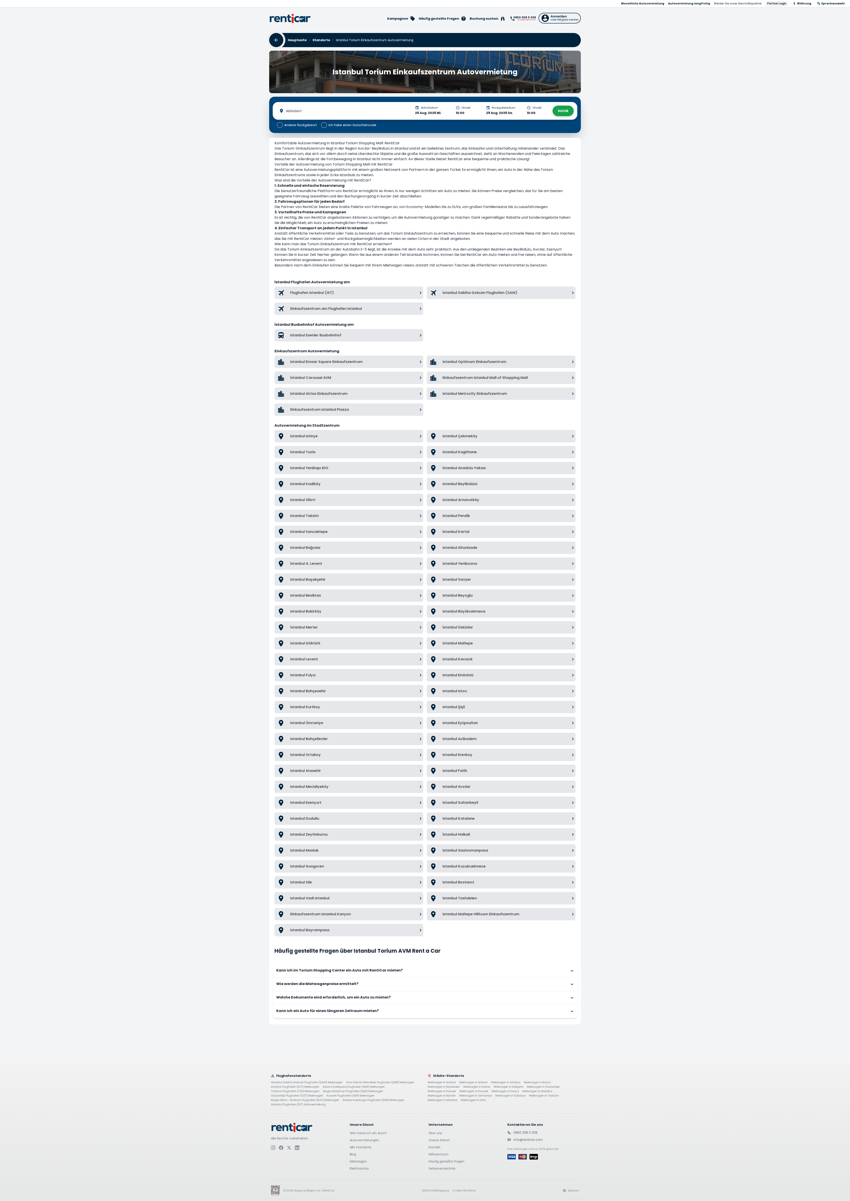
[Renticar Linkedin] (297, 1147)
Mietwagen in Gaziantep (543, 1087)
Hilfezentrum (438, 1154)
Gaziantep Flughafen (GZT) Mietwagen (297, 1095)
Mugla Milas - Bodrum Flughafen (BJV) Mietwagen (305, 1100)
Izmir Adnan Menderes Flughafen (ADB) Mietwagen (380, 1082)
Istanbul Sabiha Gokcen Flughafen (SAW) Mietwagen (307, 1082)
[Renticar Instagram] (273, 1147)
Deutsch (573, 1190)
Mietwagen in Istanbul (442, 1100)
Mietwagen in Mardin (442, 1095)
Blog (353, 1154)
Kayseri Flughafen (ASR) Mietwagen (351, 1095)
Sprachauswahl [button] (833, 3)
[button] (560, 18)
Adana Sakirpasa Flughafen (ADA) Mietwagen (354, 1087)
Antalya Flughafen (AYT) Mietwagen (295, 1087)
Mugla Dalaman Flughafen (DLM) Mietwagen (353, 1091)
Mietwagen (358, 1161)
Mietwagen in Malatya (537, 1091)
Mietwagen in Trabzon (544, 1095)
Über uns (435, 1133)
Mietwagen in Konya (505, 1091)
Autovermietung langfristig (689, 3)
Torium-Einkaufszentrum (304, 148)
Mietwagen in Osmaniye (475, 1095)
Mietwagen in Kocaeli (474, 1091)
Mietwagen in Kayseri (442, 1091)
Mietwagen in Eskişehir (508, 1087)
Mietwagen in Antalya (505, 1082)
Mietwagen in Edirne (476, 1087)
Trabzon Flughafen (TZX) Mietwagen (295, 1091)
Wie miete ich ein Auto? (368, 1133)
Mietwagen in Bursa (537, 1082)
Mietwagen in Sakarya (510, 1095)
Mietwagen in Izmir (473, 1100)
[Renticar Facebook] (281, 1147)
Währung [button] (804, 3)
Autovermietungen (364, 1140)
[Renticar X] (289, 1147)
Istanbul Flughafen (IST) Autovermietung (298, 1104)
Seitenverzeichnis (442, 1168)
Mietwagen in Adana (442, 1082)
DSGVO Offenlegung (435, 1190)
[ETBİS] (275, 1191)
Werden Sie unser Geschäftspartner (738, 3)
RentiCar (455, 159)
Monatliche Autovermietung (642, 3)
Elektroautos (359, 1168)
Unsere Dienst (439, 1140)
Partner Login (776, 3)
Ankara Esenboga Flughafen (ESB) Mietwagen (373, 1100)
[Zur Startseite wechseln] (290, 18)
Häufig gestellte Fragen (446, 1161)
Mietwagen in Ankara (473, 1082)
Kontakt (434, 1147)
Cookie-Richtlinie (463, 1190)
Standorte (321, 40)
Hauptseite (297, 40)
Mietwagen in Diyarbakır (444, 1087)
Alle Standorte (360, 1147)
